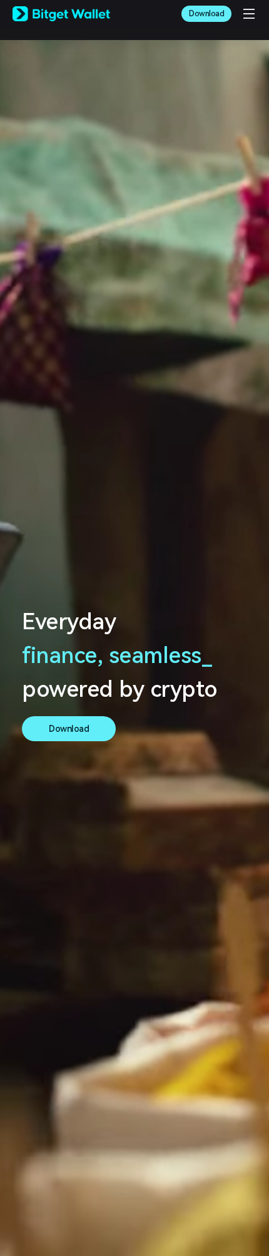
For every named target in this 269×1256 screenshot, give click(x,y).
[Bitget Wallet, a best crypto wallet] (61, 13)
